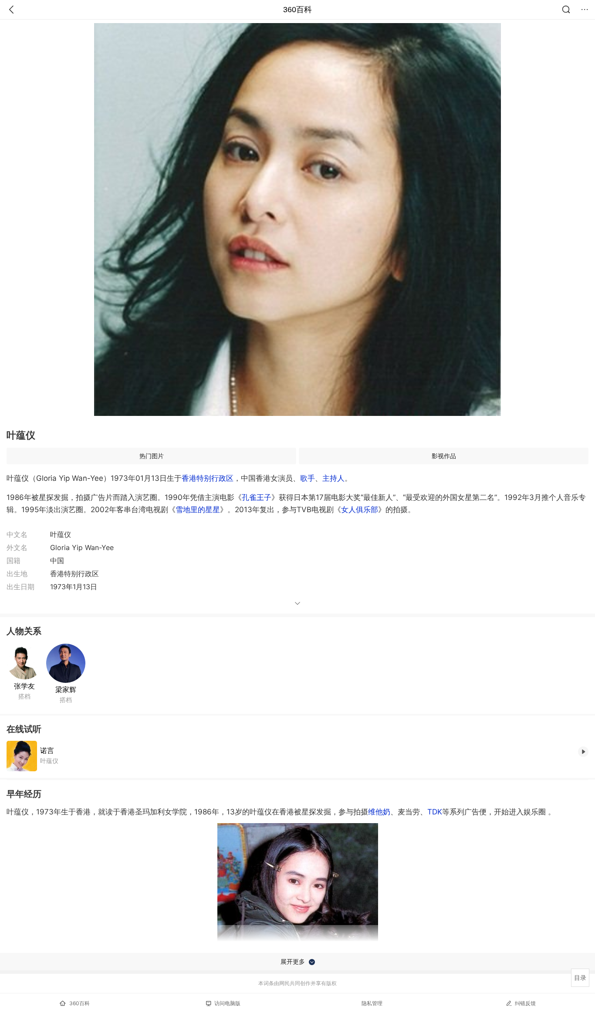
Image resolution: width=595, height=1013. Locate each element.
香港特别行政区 (207, 478)
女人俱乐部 (359, 509)
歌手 (307, 478)
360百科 (297, 9)
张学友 (24, 686)
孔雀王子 (256, 497)
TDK (434, 811)
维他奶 (379, 811)
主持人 (333, 478)
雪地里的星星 (198, 509)
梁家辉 (65, 689)
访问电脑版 (227, 1003)
